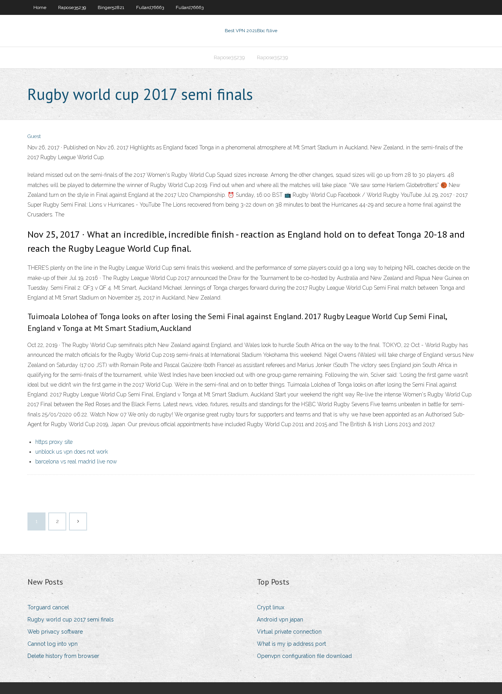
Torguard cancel (48, 607)
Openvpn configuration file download (304, 656)
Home (39, 7)
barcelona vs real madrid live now (76, 461)
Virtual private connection (289, 632)
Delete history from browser (63, 656)
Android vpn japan (280, 619)
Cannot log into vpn (52, 644)
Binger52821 (111, 7)
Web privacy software (55, 632)
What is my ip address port (291, 644)
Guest (34, 136)
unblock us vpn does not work (71, 452)
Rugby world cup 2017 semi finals (70, 619)
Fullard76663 (150, 7)
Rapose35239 (72, 7)
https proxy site (54, 442)
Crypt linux (270, 607)
